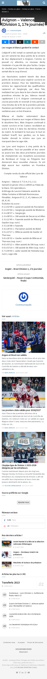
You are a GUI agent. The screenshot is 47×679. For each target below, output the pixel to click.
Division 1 (5, 12)
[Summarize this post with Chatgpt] (20, 42)
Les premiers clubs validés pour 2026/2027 (21, 410)
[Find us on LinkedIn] (22, 672)
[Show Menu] (3, 3)
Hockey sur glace (14, 9)
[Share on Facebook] (12, 42)
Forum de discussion (35, 643)
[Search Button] (44, 3)
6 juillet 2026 (28, 486)
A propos (21, 643)
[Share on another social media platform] (42, 42)
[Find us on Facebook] (19, 672)
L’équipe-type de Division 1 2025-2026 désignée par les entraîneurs (19, 466)
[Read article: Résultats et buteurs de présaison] (6, 565)
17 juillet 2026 (22, 428)
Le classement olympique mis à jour (23, 625)
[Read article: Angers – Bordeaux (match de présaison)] (6, 554)
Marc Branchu (10, 373)
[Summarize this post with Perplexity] (27, 42)
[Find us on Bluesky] (17, 672)
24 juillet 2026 (22, 373)
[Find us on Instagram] (25, 672)
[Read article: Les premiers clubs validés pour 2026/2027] (23, 392)
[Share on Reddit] (34, 42)
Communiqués (15, 31)
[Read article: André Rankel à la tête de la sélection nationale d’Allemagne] (6, 544)
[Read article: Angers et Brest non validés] (23, 337)
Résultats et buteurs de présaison (27, 563)
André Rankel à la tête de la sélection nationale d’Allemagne (28, 543)
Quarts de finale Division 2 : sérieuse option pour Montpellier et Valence (26, 605)
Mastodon (23, 652)
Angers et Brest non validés (14, 355)
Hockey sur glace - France (31, 9)
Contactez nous (9, 643)
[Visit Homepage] (23, 3)
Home (4, 9)
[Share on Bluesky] (5, 42)
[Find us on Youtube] (29, 672)
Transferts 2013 (11, 582)
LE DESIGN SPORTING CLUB (25, 668)
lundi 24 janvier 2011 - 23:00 (16, 34)
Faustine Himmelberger (13, 486)
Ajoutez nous (23, 502)
